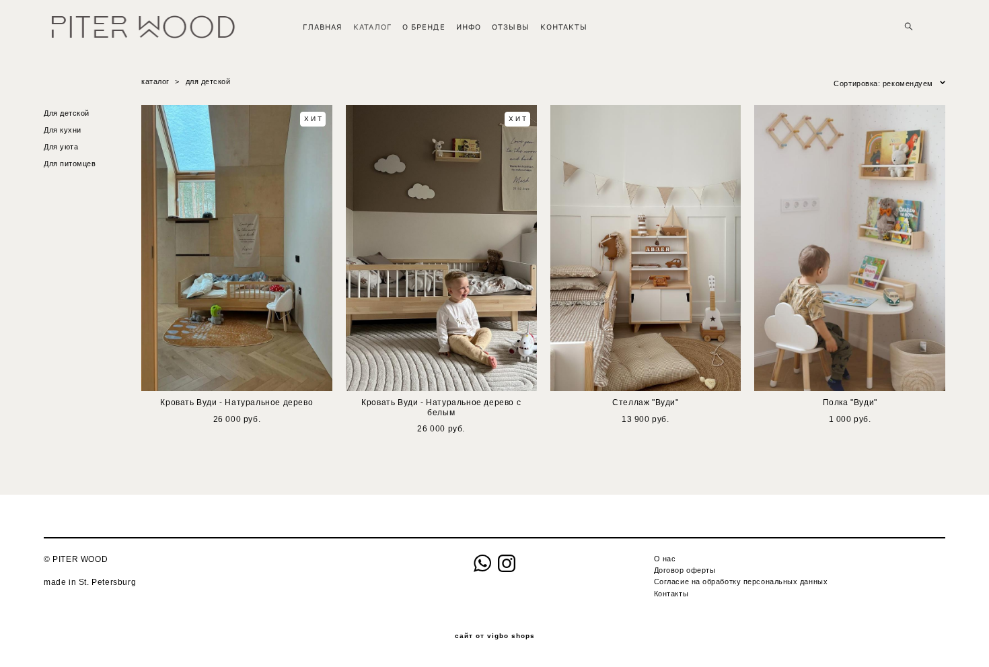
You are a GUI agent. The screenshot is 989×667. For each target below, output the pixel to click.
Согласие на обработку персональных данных (741, 581)
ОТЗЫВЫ (510, 26)
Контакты (671, 594)
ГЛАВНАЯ (322, 26)
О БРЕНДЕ (423, 26)
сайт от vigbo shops (495, 636)
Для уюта (61, 147)
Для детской (66, 113)
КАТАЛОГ (372, 26)
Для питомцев (70, 164)
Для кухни (62, 130)
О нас (665, 559)
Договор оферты (685, 570)
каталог (155, 81)
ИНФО (468, 26)
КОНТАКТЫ (564, 26)
